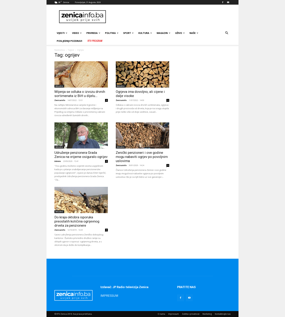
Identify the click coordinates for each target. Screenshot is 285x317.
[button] (227, 33)
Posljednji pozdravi (69, 40)
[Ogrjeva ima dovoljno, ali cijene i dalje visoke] (142, 74)
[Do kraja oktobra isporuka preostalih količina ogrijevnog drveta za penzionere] (81, 200)
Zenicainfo (59, 100)
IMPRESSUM (109, 295)
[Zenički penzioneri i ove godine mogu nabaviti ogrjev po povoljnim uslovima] (142, 135)
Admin (57, 161)
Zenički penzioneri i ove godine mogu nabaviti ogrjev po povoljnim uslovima (142, 157)
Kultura (143, 33)
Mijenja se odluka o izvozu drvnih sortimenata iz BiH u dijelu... (79, 94)
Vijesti (61, 33)
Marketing (207, 314)
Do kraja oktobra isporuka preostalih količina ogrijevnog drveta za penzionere (76, 221)
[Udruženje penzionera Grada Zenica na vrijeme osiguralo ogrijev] (81, 135)
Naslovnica (59, 50)
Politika (110, 33)
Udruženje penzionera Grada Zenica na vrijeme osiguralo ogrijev (81, 155)
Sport (127, 33)
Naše (193, 33)
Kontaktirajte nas (223, 314)
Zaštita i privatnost (190, 314)
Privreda (92, 33)
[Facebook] (222, 2)
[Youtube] (228, 2)
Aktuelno (59, 86)
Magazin (162, 33)
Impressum (173, 314)
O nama (161, 314)
